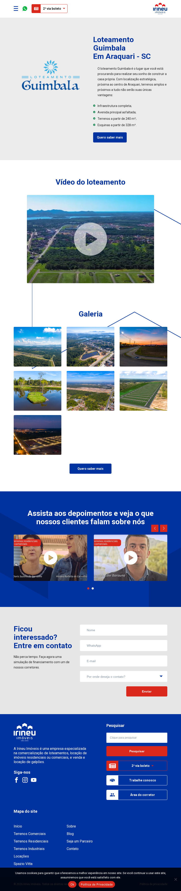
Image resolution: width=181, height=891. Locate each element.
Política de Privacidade (97, 884)
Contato (73, 849)
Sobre (71, 826)
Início (18, 826)
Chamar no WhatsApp (25, 8)
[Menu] (16, 8)
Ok (72, 884)
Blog (70, 834)
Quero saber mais (110, 137)
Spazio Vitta (23, 864)
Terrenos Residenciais (31, 841)
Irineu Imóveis (160, 8)
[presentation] (154, 528)
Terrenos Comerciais (30, 834)
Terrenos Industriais (29, 849)
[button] (88, 588)
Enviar (146, 691)
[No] (175, 879)
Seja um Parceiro (80, 841)
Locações (21, 856)
